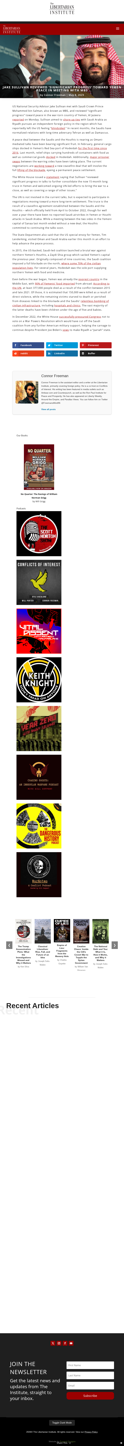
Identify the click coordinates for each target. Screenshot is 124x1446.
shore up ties (71, 119)
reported (18, 119)
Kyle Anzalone (57, 1104)
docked (50, 157)
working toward (44, 166)
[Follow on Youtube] (71, 1343)
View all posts (48, 409)
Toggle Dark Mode (62, 1422)
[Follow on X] (53, 1343)
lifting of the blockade (31, 170)
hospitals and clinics (67, 305)
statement (52, 177)
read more (62, 1109)
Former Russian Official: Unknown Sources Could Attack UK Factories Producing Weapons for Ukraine (62, 1197)
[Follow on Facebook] (65, 1343)
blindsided (58, 128)
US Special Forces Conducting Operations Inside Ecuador (62, 1098)
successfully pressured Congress (80, 316)
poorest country (88, 279)
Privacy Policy (91, 1432)
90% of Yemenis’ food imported (55, 283)
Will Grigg (40, 501)
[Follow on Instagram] (59, 1343)
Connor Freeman (55, 95)
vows (66, 330)
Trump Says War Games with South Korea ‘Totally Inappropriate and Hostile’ (62, 1298)
